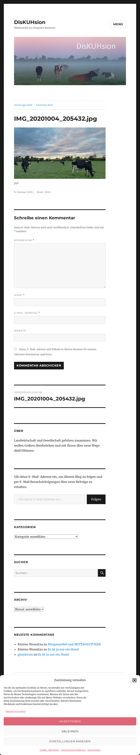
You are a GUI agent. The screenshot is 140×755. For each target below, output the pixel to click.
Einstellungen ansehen (70, 741)
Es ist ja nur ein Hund (63, 649)
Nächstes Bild (44, 104)
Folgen (96, 499)
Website (20, 330)
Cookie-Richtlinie (49, 750)
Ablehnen (70, 731)
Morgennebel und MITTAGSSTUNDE (74, 644)
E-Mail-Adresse (27, 312)
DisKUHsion (29, 22)
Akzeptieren (70, 721)
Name (19, 295)
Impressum (94, 750)
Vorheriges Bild (23, 104)
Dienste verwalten (15, 711)
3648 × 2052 (43, 192)
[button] (134, 680)
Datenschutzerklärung (73, 750)
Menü (118, 24)
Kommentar (24, 240)
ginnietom (25, 654)
